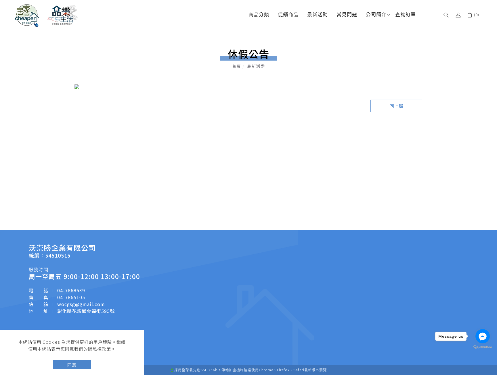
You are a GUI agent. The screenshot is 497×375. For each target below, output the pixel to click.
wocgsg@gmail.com (81, 304)
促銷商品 (288, 14)
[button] (446, 14)
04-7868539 (71, 290)
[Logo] (46, 14)
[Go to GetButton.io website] (482, 347)
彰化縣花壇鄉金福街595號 (86, 311)
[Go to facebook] (482, 336)
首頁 (236, 66)
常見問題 (347, 14)
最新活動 (317, 14)
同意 (72, 365)
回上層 (396, 106)
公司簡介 (376, 14)
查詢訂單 (405, 14)
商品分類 (258, 14)
